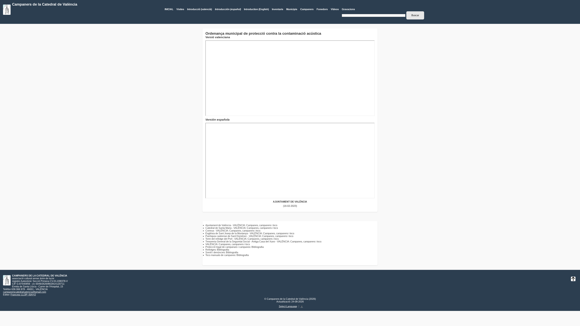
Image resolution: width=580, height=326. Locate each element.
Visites (180, 9)
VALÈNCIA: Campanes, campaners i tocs (227, 244)
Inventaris (277, 9)
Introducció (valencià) (199, 9)
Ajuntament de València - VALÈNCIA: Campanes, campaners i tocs (241, 225)
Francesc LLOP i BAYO (23, 294)
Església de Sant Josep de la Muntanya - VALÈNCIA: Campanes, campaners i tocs (249, 233)
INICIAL (169, 9)
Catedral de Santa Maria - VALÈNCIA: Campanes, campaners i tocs (241, 228)
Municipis (291, 9)
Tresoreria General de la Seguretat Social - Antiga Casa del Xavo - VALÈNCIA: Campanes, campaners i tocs (263, 241)
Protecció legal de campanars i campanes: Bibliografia (234, 247)
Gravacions (348, 9)
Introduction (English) (256, 9)
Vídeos (335, 9)
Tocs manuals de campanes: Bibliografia (227, 255)
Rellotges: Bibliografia (217, 249)
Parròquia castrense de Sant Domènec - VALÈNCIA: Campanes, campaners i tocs (249, 236)
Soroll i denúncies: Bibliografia (221, 252)
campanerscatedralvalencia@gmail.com (24, 292)
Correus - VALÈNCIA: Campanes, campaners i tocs (232, 230)
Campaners (307, 9)
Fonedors (322, 9)
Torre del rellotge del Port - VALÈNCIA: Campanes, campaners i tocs (242, 239)
